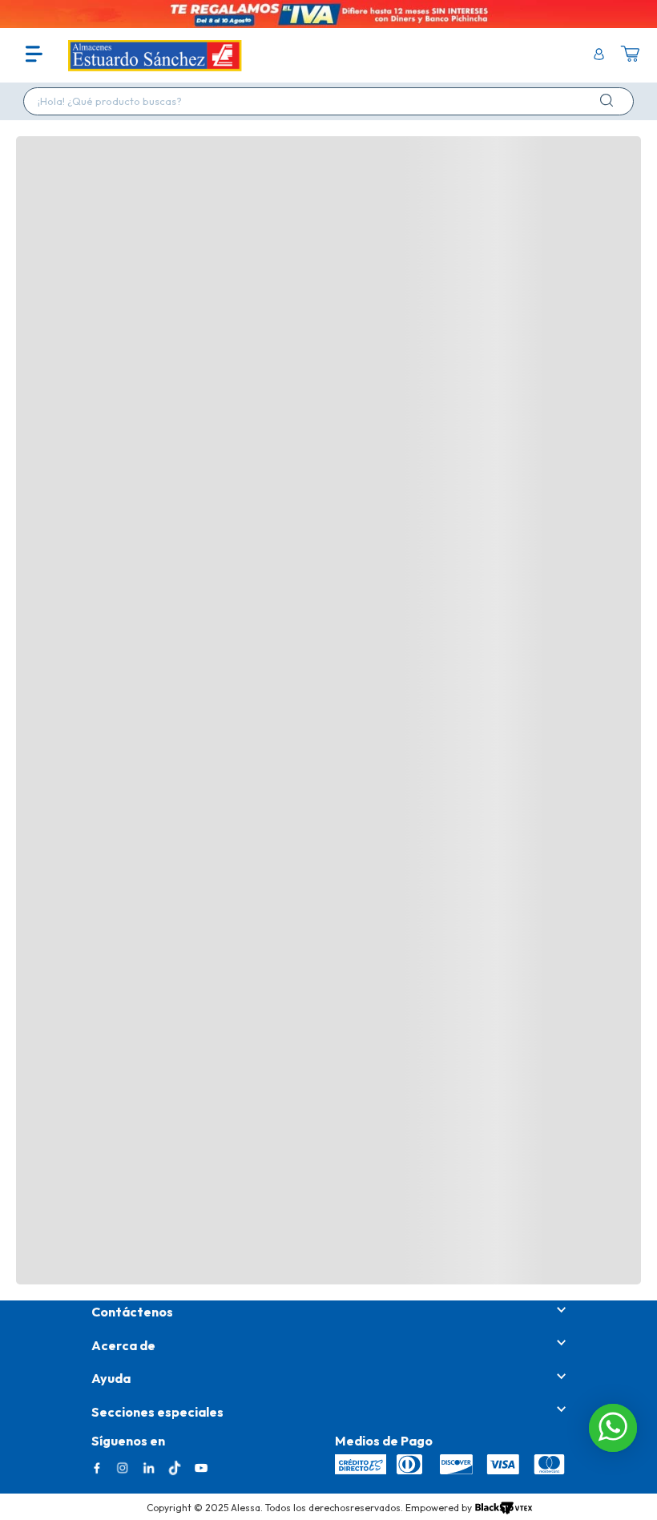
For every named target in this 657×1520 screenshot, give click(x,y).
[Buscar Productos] (609, 100)
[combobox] (328, 101)
